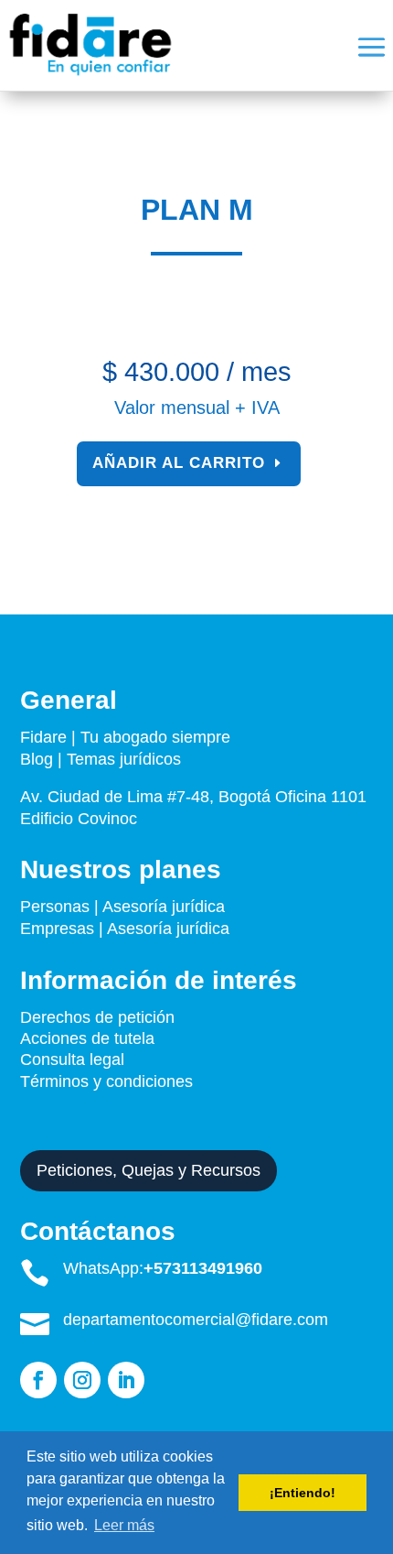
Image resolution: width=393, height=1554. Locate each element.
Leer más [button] (124, 1525)
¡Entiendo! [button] (302, 1492)
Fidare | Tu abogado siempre (125, 737)
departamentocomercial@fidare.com (195, 1319)
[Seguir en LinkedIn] (126, 1380)
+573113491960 (202, 1268)
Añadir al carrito (178, 463)
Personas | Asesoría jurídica (122, 906)
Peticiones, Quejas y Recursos (148, 1170)
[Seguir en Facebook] (38, 1380)
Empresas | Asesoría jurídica (124, 928)
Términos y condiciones (108, 1081)
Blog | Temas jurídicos (100, 759)
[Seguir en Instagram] (82, 1380)
